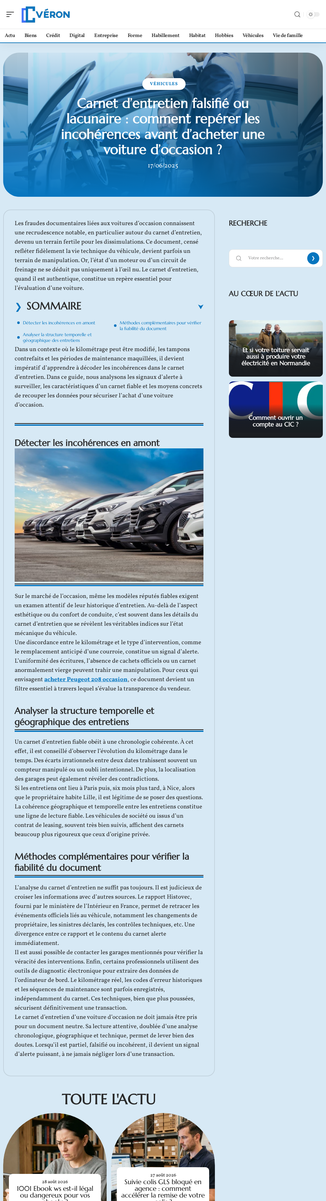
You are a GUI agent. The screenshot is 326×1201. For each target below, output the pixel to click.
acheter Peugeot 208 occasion (86, 679)
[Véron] (45, 14)
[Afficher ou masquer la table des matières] (142, 307)
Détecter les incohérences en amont (59, 323)
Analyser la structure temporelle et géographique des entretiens (57, 337)
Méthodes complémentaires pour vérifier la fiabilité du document (160, 325)
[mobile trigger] (11, 14)
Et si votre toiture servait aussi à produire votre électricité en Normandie (276, 356)
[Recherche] (297, 14)
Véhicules (164, 84)
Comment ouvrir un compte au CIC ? (276, 421)
